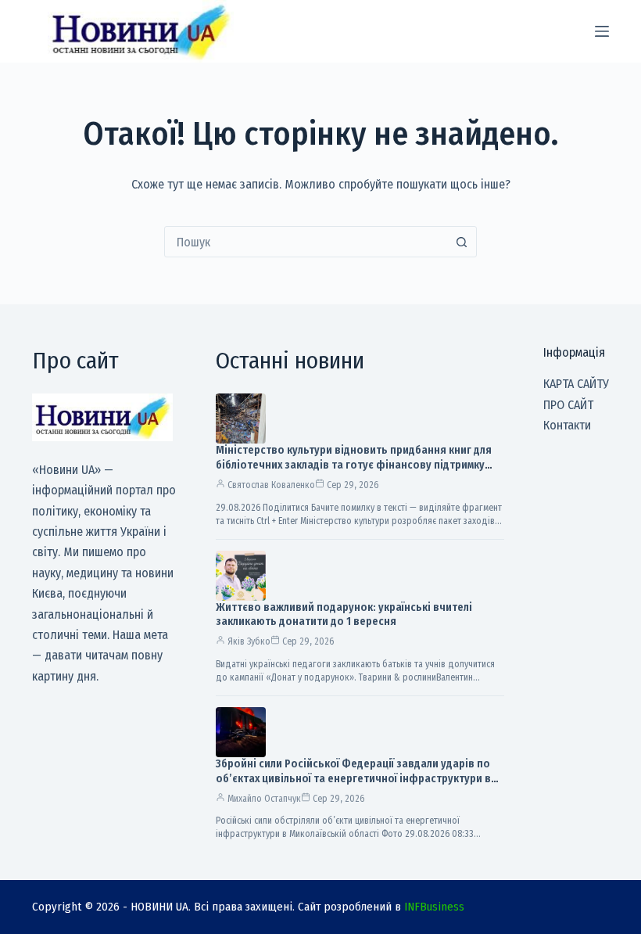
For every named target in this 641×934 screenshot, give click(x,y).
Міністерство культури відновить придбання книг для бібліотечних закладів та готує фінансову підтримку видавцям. (354, 465)
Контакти (567, 425)
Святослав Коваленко (271, 485)
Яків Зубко (248, 641)
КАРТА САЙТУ (576, 383)
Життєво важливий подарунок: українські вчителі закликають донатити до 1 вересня (344, 615)
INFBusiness (434, 907)
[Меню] (602, 31)
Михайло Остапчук (264, 798)
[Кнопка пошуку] (461, 242)
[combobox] (305, 241)
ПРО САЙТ (568, 404)
